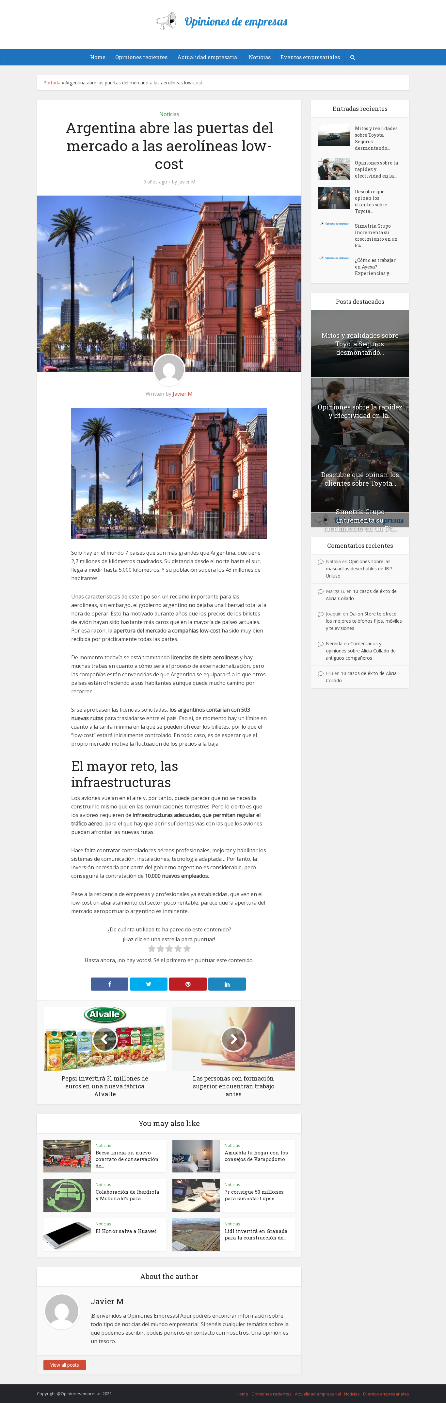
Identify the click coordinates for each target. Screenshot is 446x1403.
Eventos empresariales (310, 57)
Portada (51, 82)
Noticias (260, 57)
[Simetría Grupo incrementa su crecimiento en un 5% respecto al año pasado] (336, 223)
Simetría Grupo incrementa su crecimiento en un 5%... (376, 236)
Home (97, 57)
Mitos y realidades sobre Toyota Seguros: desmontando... (376, 138)
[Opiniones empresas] (223, 18)
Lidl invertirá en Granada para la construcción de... (256, 1234)
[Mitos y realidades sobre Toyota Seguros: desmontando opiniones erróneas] (336, 135)
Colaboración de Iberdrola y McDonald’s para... (127, 1195)
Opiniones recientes (141, 57)
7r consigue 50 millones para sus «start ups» (254, 1195)
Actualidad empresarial (208, 57)
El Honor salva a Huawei (126, 1231)
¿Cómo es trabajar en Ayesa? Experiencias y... (375, 266)
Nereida (334, 643)
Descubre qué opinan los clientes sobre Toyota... (371, 201)
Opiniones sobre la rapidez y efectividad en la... (376, 169)
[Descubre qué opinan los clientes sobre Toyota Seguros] (336, 198)
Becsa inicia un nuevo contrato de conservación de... (127, 1159)
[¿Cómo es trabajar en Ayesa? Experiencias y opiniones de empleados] (336, 257)
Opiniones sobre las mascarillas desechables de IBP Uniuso (359, 568)
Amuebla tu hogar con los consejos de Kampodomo (256, 1155)
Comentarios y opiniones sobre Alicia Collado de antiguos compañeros (361, 650)
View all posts (64, 1365)
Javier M (186, 182)
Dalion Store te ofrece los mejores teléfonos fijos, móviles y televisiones (364, 621)
